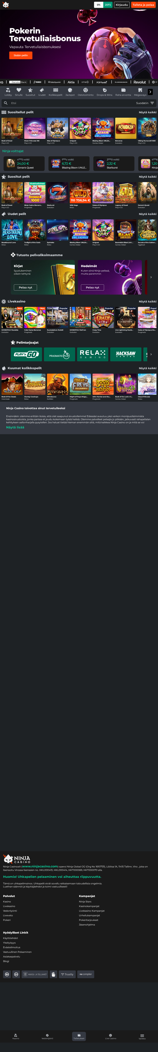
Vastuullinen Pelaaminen (17, 951)
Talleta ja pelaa (143, 5)
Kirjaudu (122, 5)
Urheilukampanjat (89, 915)
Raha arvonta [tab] (123, 94)
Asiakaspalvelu (11, 956)
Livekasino (9, 906)
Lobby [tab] (8, 94)
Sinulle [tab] (19, 94)
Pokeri (7, 920)
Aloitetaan (21, 51)
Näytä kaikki (147, 112)
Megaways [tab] (140, 94)
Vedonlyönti (10, 910)
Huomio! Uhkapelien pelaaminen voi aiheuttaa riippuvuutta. (52, 877)
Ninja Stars (85, 901)
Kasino (7, 901)
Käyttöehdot (10, 938)
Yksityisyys (9, 942)
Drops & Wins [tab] (104, 94)
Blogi (6, 961)
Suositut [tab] (30, 94)
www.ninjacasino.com (40, 866)
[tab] (26, 354)
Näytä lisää (15, 427)
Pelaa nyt (25, 287)
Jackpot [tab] (70, 94)
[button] (79, 1036)
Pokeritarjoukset (88, 920)
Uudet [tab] (42, 94)
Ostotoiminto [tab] (86, 94)
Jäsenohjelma (87, 924)
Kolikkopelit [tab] (55, 94)
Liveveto (8, 915)
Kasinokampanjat (89, 906)
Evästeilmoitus (11, 947)
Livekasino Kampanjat (92, 910)
